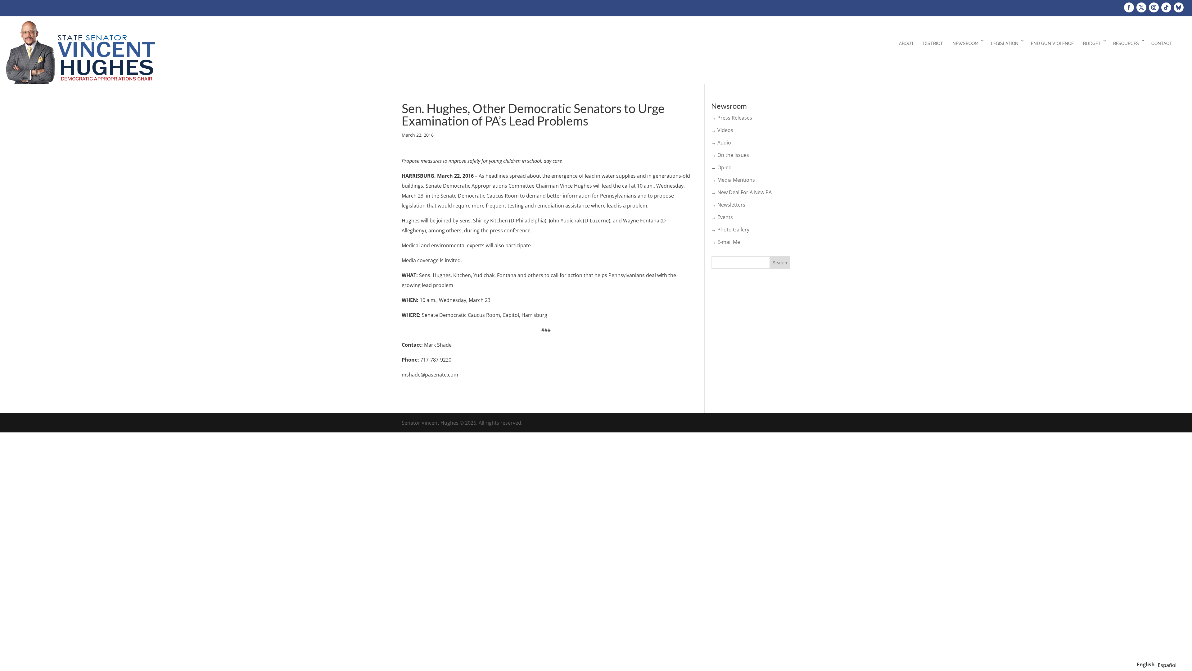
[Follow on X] (1141, 7)
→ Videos (722, 130)
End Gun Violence (1052, 43)
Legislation (1004, 43)
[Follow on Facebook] (1129, 7)
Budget (1092, 43)
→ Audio (721, 142)
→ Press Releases (731, 117)
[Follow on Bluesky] (1179, 7)
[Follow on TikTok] (1166, 7)
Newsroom (965, 43)
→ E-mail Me (725, 242)
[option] (1167, 665)
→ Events (722, 217)
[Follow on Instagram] (1154, 7)
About (906, 43)
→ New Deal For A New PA (741, 192)
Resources (1126, 43)
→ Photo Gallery (730, 229)
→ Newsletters (728, 204)
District (933, 43)
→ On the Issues (730, 155)
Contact (1161, 43)
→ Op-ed (721, 167)
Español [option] (1167, 665)
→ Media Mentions (733, 179)
